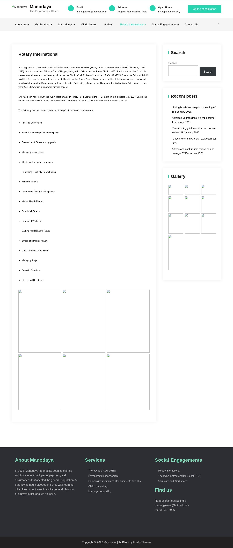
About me (20, 24)
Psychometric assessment (103, 475)
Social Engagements (164, 24)
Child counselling (97, 486)
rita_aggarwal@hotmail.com (91, 11)
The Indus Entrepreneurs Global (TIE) (179, 475)
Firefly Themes (142, 542)
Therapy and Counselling (102, 470)
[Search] (218, 24)
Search (173, 63)
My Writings (65, 24)
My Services (42, 24)
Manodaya (40, 6)
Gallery (108, 24)
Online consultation (204, 8)
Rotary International (132, 24)
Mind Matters (89, 24)
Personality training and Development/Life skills (114, 481)
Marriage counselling (99, 491)
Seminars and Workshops (172, 481)
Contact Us (191, 24)
